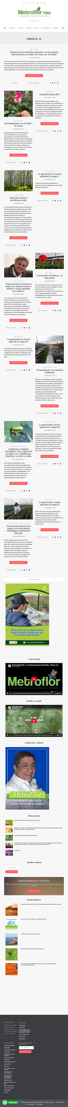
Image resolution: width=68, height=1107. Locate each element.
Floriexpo (17, 850)
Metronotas (49, 91)
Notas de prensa (9, 1086)
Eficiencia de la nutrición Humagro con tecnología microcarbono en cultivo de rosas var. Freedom (34, 53)
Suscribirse (55, 28)
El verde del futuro (10, 1062)
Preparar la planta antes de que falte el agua (27, 820)
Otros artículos (34, 49)
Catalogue (22, 1025)
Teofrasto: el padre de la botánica (30, 934)
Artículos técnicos (9, 1050)
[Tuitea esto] (52, 83)
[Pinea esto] (57, 83)
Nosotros (29, 28)
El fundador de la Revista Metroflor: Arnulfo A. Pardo (25, 1031)
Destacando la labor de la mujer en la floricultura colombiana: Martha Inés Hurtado (18, 530)
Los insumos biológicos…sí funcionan (49, 276)
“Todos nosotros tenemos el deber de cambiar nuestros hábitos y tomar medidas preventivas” (18, 287)
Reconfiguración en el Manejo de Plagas (32, 948)
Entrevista (7, 1064)
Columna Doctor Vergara (18, 446)
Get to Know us (34, 21)
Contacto (36, 28)
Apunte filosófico (18, 195)
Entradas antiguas (34, 579)
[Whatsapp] (4, 1102)
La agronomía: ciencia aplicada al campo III (49, 425)
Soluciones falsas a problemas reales (18, 199)
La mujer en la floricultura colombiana (18, 523)
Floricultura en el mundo (9, 1068)
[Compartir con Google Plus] (55, 83)
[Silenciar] (58, 693)
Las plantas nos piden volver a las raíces (25, 835)
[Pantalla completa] (60, 693)
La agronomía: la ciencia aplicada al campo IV (18, 340)
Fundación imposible (49, 94)
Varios (6, 1092)
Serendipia (7, 1090)
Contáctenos (34, 891)
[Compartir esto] (50, 83)
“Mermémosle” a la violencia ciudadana (49, 371)
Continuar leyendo (34, 75)
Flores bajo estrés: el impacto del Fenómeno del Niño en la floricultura (41, 904)
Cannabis (7, 1052)
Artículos (7, 1047)
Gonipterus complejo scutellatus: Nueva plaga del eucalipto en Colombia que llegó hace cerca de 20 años (18, 453)
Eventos (6, 1066)
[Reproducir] (7, 693)
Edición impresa (45, 28)
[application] (34, 679)
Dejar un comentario (34, 82)
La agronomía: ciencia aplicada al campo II (49, 503)
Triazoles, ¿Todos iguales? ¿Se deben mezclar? (34, 919)
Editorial (21, 28)
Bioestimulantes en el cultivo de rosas (18, 124)
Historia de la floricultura (8, 1072)
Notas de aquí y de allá (49, 367)
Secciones (12, 28)
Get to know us (23, 1034)
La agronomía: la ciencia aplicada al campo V (49, 175)
